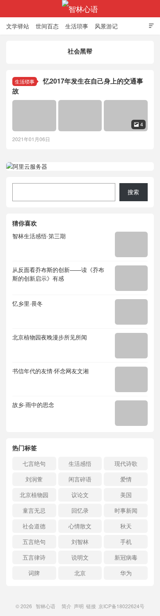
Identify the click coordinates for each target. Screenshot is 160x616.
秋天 (126, 526)
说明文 (80, 557)
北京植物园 (34, 494)
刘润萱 (34, 479)
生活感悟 (80, 463)
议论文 (80, 494)
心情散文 (80, 526)
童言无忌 (34, 510)
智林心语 (80, 8)
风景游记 (106, 26)
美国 (126, 494)
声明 (79, 605)
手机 (126, 541)
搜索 (133, 192)
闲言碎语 (80, 479)
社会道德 (34, 526)
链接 (91, 605)
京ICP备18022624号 (121, 605)
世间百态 (47, 26)
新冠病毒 (125, 557)
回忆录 (80, 510)
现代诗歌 (125, 463)
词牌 (34, 573)
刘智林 (80, 541)
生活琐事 (76, 26)
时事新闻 (125, 510)
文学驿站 (17, 26)
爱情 (126, 479)
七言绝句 (34, 463)
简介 (66, 605)
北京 (80, 573)
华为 (126, 573)
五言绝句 (34, 541)
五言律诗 (34, 557)
